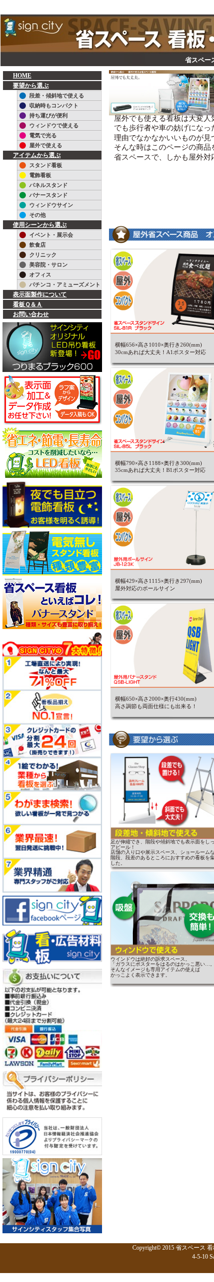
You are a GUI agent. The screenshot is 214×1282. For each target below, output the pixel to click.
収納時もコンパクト (54, 105)
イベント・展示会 (51, 235)
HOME (22, 75)
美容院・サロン (48, 265)
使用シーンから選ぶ (40, 224)
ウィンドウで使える (54, 125)
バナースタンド (48, 195)
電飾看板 (40, 175)
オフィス (40, 274)
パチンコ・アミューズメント (65, 284)
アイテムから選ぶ (37, 155)
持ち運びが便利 (48, 115)
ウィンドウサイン (51, 205)
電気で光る (43, 135)
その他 (37, 215)
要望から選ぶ (31, 85)
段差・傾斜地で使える (56, 95)
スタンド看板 (45, 165)
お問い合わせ (31, 314)
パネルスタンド (48, 185)
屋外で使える (45, 145)
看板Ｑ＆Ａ (27, 304)
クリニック (43, 255)
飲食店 (37, 245)
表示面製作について (40, 294)
